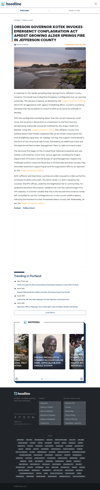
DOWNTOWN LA (56, 449)
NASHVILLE (77, 461)
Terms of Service (71, 419)
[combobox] (25, 11)
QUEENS (74, 467)
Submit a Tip (69, 403)
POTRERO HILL (65, 467)
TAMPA (79, 473)
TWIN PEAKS (30, 476)
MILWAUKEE (49, 461)
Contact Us (44, 423)
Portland (17, 20)
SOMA (46, 473)
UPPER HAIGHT (52, 476)
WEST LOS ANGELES (79, 476)
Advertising (69, 411)
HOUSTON (67, 455)
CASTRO (80, 443)
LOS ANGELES (51, 458)
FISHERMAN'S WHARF (78, 452)
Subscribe (44, 403)
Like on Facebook (46, 411)
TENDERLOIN (20, 476)
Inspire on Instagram (47, 419)
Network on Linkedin (47, 415)
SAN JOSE (29, 439)
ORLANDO (79, 464)
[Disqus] (50, 240)
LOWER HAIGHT (62, 458)
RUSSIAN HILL (36, 470)
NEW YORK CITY (35, 464)
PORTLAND (55, 467)
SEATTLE (39, 473)
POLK (47, 467)
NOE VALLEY (46, 464)
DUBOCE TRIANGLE (68, 449)
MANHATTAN (73, 458)
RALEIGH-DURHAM (23, 470)
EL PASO (32, 452)
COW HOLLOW (79, 446)
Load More (50, 313)
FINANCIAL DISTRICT (64, 452)
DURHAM (79, 449)
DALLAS (21, 449)
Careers (68, 407)
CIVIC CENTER (49, 446)
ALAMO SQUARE (22, 443)
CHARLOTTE (21, 446)
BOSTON (56, 443)
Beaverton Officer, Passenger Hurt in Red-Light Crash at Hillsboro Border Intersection (47, 307)
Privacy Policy (70, 415)
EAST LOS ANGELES (21, 452)
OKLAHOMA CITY (68, 464)
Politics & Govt (27, 20)
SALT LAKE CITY (57, 470)
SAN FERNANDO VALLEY (27, 473)
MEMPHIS (23, 461)
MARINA (82, 458)
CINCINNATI (39, 446)
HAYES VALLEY (38, 455)
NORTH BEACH (56, 464)
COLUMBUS (69, 446)
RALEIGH (82, 467)
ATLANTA (32, 443)
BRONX (64, 443)
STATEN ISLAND (69, 473)
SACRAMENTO (47, 470)
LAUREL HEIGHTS (39, 458)
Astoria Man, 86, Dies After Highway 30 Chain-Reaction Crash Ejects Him (43, 299)
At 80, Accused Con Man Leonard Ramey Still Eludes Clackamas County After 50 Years (48, 285)
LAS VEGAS (28, 458)
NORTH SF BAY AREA (61, 439)
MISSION (68, 461)
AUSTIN (40, 443)
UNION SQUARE (40, 476)
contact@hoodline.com (22, 424)
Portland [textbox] (24, 11)
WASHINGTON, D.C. (64, 476)
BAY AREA (81, 439)
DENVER (28, 449)
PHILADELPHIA (20, 467)
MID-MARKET (39, 461)
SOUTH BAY (20, 439)
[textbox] (75, 11)
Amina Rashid (22, 45)
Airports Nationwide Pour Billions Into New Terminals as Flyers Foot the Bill (43, 292)
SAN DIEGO (79, 470)
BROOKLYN (72, 443)
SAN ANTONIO (69, 470)
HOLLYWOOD (49, 455)
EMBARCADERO (41, 452)
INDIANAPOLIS (77, 455)
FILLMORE (52, 452)
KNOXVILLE (19, 458)
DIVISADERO (45, 449)
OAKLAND (49, 439)
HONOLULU (58, 455)
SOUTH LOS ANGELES (56, 473)
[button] (16, 379)
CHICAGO (30, 446)
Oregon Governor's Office (73, 101)
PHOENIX (30, 467)
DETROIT (36, 449)
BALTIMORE (48, 443)
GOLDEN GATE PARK (25, 455)
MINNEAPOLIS (59, 461)
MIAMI (30, 461)
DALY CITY (72, 439)
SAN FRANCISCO (39, 439)
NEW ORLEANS (23, 464)
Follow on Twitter (46, 407)
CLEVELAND (59, 446)
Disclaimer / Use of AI (73, 423)
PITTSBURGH (39, 467)
